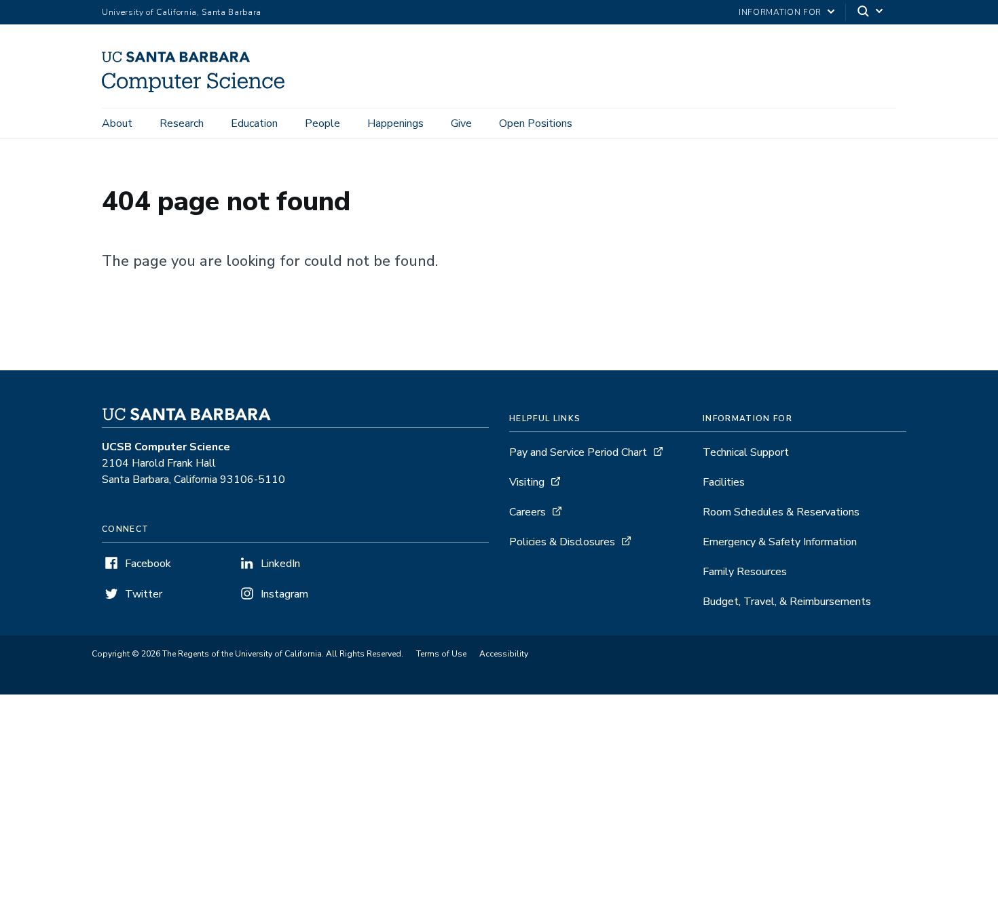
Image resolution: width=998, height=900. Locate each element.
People (322, 123)
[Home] (198, 88)
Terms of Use (441, 653)
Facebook (148, 563)
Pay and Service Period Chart (578, 452)
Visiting (526, 482)
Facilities (724, 482)
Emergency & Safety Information (780, 541)
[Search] (871, 12)
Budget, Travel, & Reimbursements (787, 601)
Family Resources (745, 571)
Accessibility (503, 653)
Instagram (284, 594)
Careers (527, 512)
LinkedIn (280, 563)
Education (254, 123)
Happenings (395, 123)
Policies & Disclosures (562, 541)
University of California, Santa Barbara (181, 12)
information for (780, 12)
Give (461, 123)
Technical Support (746, 452)
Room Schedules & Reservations (781, 512)
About (117, 123)
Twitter (143, 594)
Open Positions (535, 123)
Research (182, 123)
